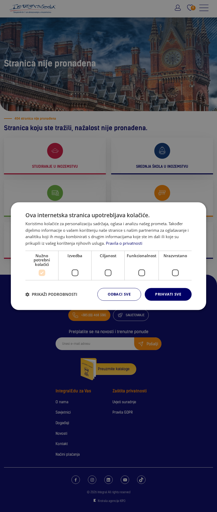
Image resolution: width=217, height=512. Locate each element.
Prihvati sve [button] (168, 294)
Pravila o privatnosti (124, 243)
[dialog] (108, 256)
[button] (51, 294)
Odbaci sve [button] (119, 294)
